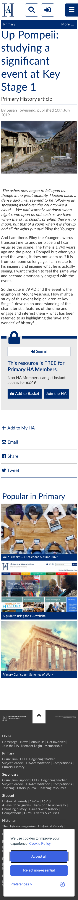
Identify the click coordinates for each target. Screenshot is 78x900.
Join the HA (56, 394)
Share (12, 456)
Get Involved (56, 742)
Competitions (62, 763)
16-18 (46, 801)
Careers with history (43, 809)
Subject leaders (13, 763)
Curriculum (10, 759)
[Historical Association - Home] (14, 719)
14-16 (34, 801)
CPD (23, 759)
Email (12, 442)
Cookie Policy (40, 843)
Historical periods (14, 801)
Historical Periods (50, 826)
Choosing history (14, 809)
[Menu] (71, 10)
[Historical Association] (8, 10)
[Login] (47, 10)
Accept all (39, 856)
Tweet (12, 470)
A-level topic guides (16, 805)
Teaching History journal (19, 788)
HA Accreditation (38, 763)
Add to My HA (20, 428)
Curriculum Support (15, 780)
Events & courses (46, 813)
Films (28, 813)
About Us (37, 742)
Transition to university (49, 805)
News (24, 742)
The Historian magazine (19, 826)
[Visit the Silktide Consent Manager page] (62, 884)
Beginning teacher (42, 759)
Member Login (31, 746)
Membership (53, 746)
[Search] (31, 10)
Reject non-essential (39, 870)
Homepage (10, 742)
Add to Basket (26, 394)
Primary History (13, 767)
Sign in (41, 352)
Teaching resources (52, 788)
